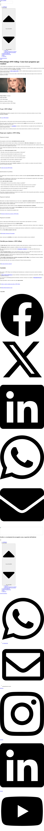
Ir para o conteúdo (3, 0)
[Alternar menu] (0, 5)
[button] (22, 315)
